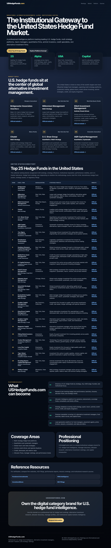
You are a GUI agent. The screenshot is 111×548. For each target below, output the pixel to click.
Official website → (16, 121)
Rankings (83, 3)
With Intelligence (63, 476)
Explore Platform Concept (38, 51)
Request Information (55, 520)
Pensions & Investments (20, 476)
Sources (102, 3)
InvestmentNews (17, 482)
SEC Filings (61, 482)
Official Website (94, 187)
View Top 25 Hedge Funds (17, 51)
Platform (96, 3)
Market (90, 3)
